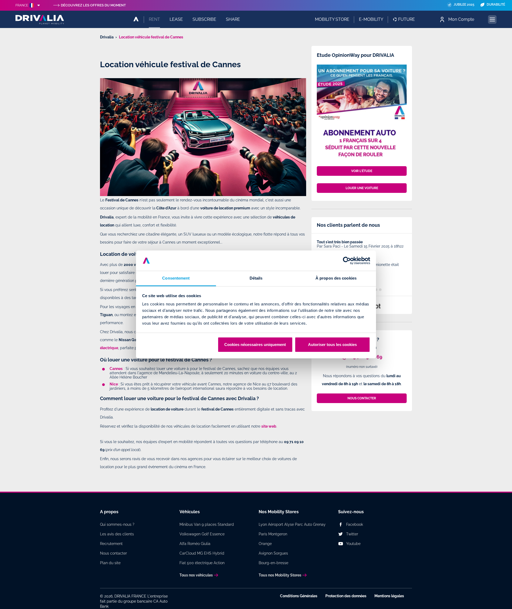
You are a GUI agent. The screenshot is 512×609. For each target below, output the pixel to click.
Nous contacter (113, 553)
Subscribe (204, 19)
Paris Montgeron (273, 534)
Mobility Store (332, 19)
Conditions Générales (298, 596)
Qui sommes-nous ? (117, 524)
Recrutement (111, 544)
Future (406, 19)
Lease (176, 19)
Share (233, 19)
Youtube (353, 544)
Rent (154, 19)
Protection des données (345, 596)
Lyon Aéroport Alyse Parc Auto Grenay (292, 524)
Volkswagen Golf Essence (202, 534)
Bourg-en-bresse (273, 563)
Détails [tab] (256, 278)
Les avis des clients (117, 534)
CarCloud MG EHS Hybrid (201, 553)
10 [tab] (380, 289)
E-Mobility (371, 19)
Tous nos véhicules (196, 575)
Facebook (354, 524)
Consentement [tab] (176, 278)
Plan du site (110, 563)
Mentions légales (389, 596)
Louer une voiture (362, 188)
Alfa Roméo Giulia (194, 544)
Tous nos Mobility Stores (280, 575)
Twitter (352, 534)
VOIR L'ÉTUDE (361, 171)
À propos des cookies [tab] (336, 278)
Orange (265, 544)
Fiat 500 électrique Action (202, 563)
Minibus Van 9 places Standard (206, 524)
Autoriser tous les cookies (332, 344)
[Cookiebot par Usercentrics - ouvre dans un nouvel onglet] (346, 261)
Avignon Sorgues (273, 553)
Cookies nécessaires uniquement (255, 344)
